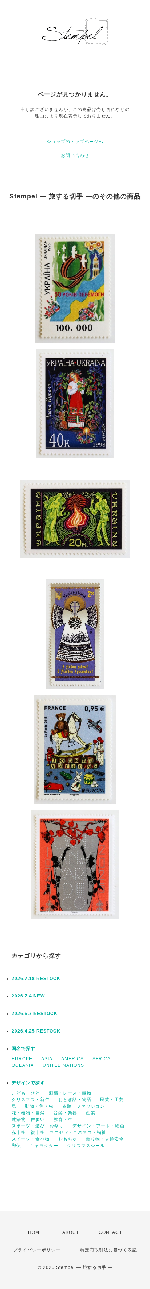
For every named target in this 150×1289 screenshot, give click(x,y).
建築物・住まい (28, 1119)
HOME (35, 1232)
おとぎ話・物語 (74, 1099)
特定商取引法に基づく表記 (108, 1250)
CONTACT (110, 1232)
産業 (90, 1112)
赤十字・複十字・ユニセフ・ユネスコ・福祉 (59, 1132)
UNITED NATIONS (63, 1065)
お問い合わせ (75, 155)
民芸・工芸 (112, 1099)
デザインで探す (28, 1082)
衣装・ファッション (83, 1106)
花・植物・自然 (28, 1112)
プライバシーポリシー (36, 1250)
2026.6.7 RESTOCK (35, 1013)
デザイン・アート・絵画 (98, 1125)
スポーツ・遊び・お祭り (38, 1125)
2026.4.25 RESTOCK (36, 1031)
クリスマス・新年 (31, 1099)
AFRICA (101, 1058)
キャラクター (44, 1145)
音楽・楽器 (65, 1112)
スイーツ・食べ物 (31, 1139)
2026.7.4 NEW (28, 996)
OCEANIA (23, 1065)
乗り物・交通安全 (105, 1139)
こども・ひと (26, 1093)
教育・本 (63, 1119)
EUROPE (22, 1058)
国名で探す (23, 1048)
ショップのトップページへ (75, 141)
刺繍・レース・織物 (70, 1093)
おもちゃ (67, 1139)
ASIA (46, 1058)
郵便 (16, 1145)
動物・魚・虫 (39, 1106)
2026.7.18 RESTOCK (36, 978)
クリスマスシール (86, 1145)
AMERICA (72, 1058)
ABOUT (70, 1232)
